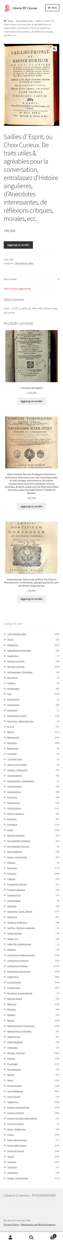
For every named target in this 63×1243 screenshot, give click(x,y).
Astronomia (13, 704)
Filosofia (11, 873)
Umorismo (12, 1172)
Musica (10, 1020)
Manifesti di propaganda (19, 993)
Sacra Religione (15, 1091)
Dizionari (11, 819)
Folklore (11, 879)
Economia (12, 824)
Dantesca (12, 797)
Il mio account (10, 1237)
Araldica (11, 683)
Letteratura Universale (18, 971)
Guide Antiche (14, 933)
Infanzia (11, 949)
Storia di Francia (15, 1151)
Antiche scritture (15, 661)
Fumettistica (14, 895)
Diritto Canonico (15, 813)
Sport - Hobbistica (16, 1129)
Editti (10, 830)
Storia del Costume (17, 1140)
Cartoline (12, 753)
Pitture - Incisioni (16, 1053)
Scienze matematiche (18, 1107)
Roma (10, 1080)
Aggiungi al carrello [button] (31, 401)
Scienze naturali (15, 1112)
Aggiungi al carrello (18, 244)
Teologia (11, 1161)
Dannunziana (14, 791)
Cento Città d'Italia (17, 764)
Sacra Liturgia (14, 1085)
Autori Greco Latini (16, 715)
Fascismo (12, 868)
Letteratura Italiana (17, 966)
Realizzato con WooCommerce (38, 1224)
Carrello (48, 1234)
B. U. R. (10, 726)
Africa (10, 639)
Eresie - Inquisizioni (17, 857)
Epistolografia (14, 851)
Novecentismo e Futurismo (20, 1025)
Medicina (11, 1004)
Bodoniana (12, 748)
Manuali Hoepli (14, 998)
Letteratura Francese (18, 960)
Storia (10, 1134)
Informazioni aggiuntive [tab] (17, 288)
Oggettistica (13, 1036)
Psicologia (12, 1064)
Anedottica (13, 655)
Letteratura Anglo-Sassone (21, 955)
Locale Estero (14, 982)
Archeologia (13, 688)
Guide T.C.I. (13, 938)
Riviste (10, 1074)
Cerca (31, 1237)
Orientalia (12, 1047)
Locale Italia (13, 987)
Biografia (12, 742)
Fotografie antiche (16, 884)
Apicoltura (12, 677)
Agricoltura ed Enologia (19, 650)
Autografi (12, 710)
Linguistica (13, 976)
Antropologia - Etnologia (19, 672)
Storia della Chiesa (16, 1145)
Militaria (11, 1009)
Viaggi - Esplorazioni (17, 1178)
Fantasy (11, 862)
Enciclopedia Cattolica (18, 840)
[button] (54, 48)
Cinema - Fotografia (17, 770)
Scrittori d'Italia (15, 1123)
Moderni (11, 1014)
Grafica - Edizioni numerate (21, 927)
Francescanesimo (16, 889)
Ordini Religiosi (15, 1042)
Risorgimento (14, 1069)
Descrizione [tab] (10, 279)
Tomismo (12, 1167)
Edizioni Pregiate (15, 835)
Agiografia (12, 645)
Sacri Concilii (14, 1096)
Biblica (10, 732)
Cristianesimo (14, 786)
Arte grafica (13, 699)
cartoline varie (14, 759)
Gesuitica (12, 917)
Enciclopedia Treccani (18, 846)
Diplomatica (13, 802)
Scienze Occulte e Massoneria (22, 1118)
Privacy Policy (11, 1224)
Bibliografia (13, 737)
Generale (11, 906)
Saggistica (12, 1101)
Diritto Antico (14, 808)
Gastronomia (14, 900)
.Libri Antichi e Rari (24, 20)
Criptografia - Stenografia (20, 781)
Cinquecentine (14, 775)
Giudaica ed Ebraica (17, 922)
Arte (9, 693)
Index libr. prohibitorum (19, 944)
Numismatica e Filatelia (19, 1031)
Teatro (10, 1156)
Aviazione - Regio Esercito (20, 721)
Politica (11, 1058)
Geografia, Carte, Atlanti (19, 911)
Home (10, 20)
